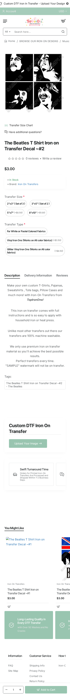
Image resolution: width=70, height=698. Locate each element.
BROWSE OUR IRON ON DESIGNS (38, 41)
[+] (20, 689)
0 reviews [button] (32, 158)
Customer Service (40, 656)
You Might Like (14, 528)
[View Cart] (63, 21)
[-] (6, 689)
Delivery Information (38, 275)
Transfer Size (13, 197)
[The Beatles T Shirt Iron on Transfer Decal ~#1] (27, 559)
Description (12, 275)
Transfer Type (13, 224)
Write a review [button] (51, 158)
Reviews (62, 275)
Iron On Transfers (28, 184)
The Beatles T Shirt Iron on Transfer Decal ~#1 (23, 591)
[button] (46, 689)
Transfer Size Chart (21, 125)
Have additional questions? (25, 131)
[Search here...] (63, 31)
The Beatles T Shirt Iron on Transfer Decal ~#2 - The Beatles (34, 385)
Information (15, 656)
